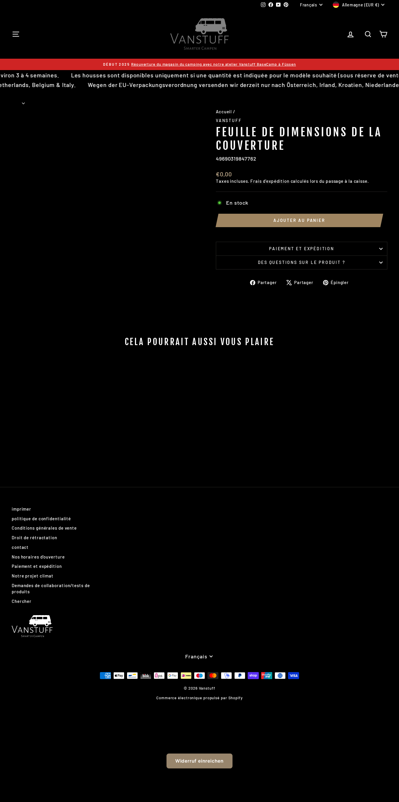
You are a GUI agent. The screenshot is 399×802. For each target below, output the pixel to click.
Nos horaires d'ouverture (38, 556)
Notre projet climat (32, 575)
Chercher (22, 601)
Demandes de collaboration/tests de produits (51, 588)
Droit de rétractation (34, 537)
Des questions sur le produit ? (302, 262)
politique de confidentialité (41, 518)
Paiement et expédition (301, 248)
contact (20, 547)
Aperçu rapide (56, 422)
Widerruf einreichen (199, 761)
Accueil (224, 111)
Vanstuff (229, 120)
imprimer (21, 509)
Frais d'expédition (269, 181)
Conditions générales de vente (44, 527)
